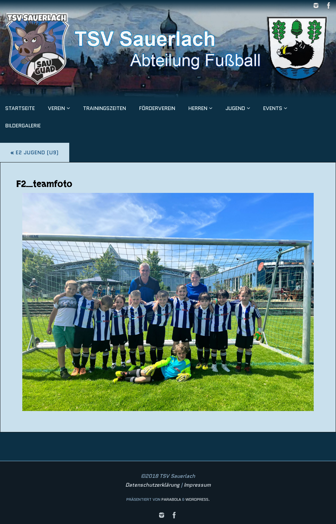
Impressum (197, 485)
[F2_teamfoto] (168, 302)
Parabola (171, 499)
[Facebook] (328, 5)
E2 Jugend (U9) (34, 152)
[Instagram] (316, 5)
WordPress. (197, 499)
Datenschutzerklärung (152, 485)
